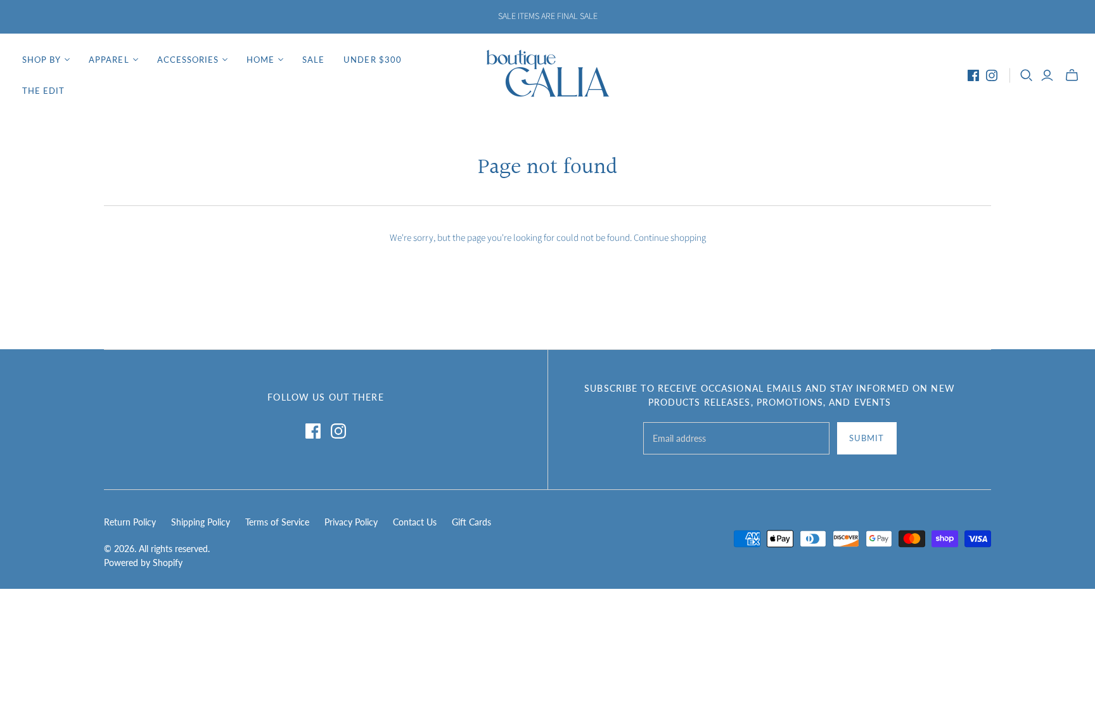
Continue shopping (670, 238)
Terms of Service (277, 522)
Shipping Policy (200, 522)
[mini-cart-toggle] (1071, 75)
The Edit (43, 91)
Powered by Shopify (143, 562)
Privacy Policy (351, 522)
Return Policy (130, 522)
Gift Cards (471, 522)
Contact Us (415, 522)
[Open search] (1026, 75)
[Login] (1047, 75)
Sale (313, 60)
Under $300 (372, 60)
